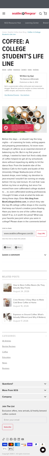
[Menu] (5, 13)
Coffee (5, 351)
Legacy (24, 69)
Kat (32, 76)
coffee (9, 69)
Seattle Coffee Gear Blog (17, 32)
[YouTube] (22, 439)
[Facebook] (11, 439)
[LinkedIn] (18, 439)
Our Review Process (11, 95)
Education (6, 357)
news (30, 69)
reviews (36, 69)
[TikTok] (3, 439)
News (4, 362)
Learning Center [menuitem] (32, 22)
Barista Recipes (9, 346)
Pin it (19, 247)
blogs (4, 69)
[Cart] (45, 13)
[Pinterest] (15, 439)
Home (4, 32)
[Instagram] (7, 439)
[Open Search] (40, 13)
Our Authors (24, 95)
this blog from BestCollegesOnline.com (20, 200)
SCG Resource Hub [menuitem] (12, 22)
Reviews (5, 368)
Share (9, 247)
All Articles (6, 340)
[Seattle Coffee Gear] (23, 13)
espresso (16, 69)
